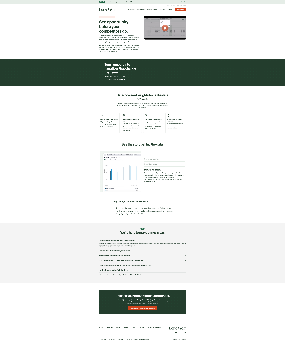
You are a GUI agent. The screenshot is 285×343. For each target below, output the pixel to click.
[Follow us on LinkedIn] (185, 333)
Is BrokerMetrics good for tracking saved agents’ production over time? (121, 260)
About (170, 9)
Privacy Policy (102, 339)
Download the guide (137, 2)
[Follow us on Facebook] (179, 333)
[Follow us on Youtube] (176, 333)
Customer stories (152, 9)
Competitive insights (150, 164)
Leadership (109, 327)
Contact (133, 327)
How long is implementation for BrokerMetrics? (114, 270)
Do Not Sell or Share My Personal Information (138, 339)
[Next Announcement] (184, 2)
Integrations (140, 9)
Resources (162, 9)
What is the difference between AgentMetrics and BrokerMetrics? (120, 275)
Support (167, 5)
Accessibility (121, 339)
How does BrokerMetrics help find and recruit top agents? (117, 240)
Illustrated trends (152, 169)
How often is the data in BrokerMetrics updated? (114, 255)
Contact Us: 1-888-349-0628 (179, 339)
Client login (173, 5)
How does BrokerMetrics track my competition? (114, 251)
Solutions (131, 9)
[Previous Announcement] (179, 2)
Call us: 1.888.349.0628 (181, 5)
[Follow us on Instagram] (182, 333)
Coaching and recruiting (151, 159)
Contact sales (180, 9)
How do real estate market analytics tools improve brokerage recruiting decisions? (125, 265)
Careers (118, 327)
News (126, 327)
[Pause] (181, 2)
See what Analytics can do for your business (142, 308)
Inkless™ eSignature (154, 327)
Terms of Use (112, 339)
